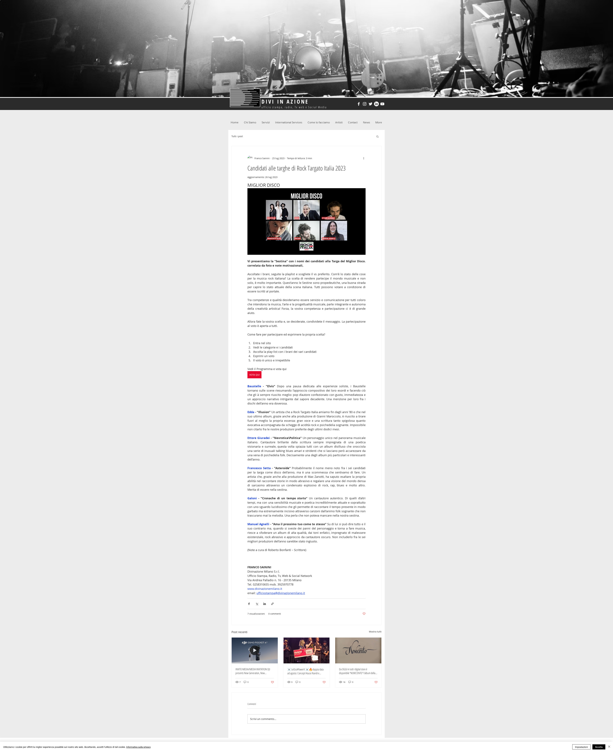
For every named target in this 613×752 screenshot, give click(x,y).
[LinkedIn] (376, 104)
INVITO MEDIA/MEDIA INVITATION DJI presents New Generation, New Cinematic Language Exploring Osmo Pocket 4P (252, 671)
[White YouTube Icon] (382, 104)
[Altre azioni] (364, 158)
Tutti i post (237, 136)
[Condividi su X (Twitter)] (256, 603)
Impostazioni (581, 746)
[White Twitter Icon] (370, 104)
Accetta (599, 746)
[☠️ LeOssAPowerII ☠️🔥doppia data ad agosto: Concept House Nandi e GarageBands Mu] (307, 650)
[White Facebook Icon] (358, 104)
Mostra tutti (375, 631)
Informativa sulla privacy (138, 746)
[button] (377, 136)
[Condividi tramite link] (272, 603)
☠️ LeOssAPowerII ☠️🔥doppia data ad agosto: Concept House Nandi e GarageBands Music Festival (305, 671)
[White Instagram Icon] (364, 104)
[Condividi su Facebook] (248, 603)
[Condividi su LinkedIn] (264, 603)
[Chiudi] (609, 746)
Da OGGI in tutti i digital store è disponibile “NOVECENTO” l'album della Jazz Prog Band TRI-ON (357, 671)
